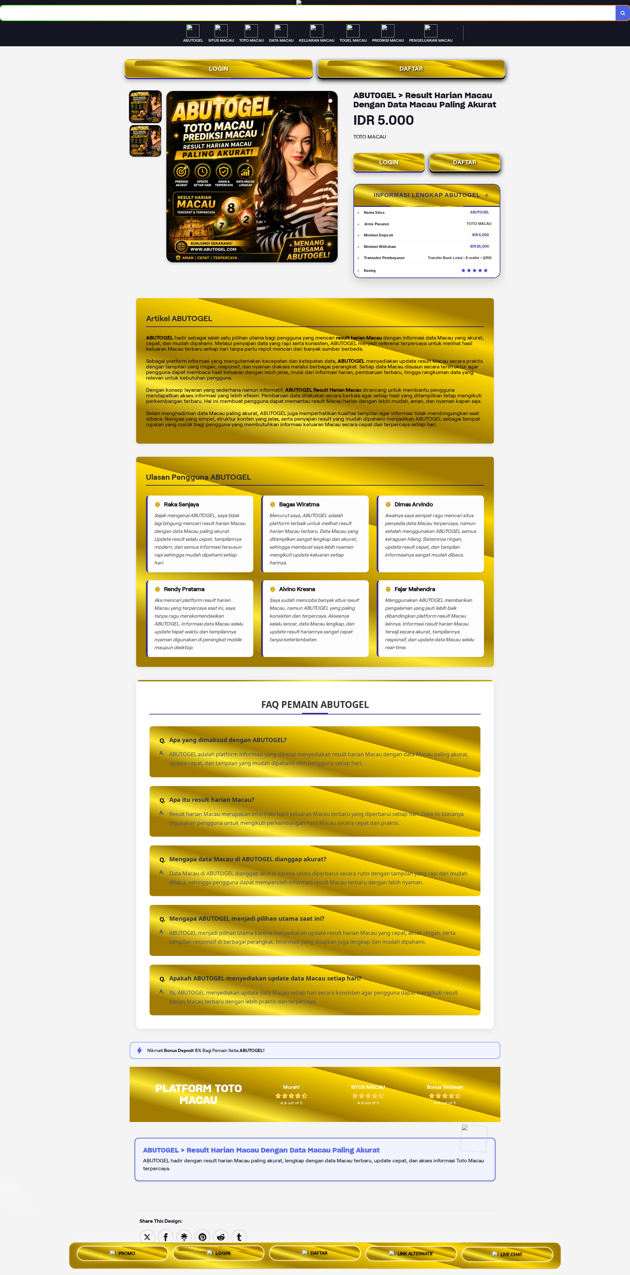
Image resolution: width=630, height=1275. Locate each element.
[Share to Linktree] (184, 1237)
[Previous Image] (171, 177)
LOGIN (218, 68)
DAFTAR (411, 68)
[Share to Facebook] (166, 1237)
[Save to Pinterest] (202, 1237)
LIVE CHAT (511, 1255)
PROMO (126, 1253)
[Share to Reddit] (221, 1237)
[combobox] (308, 13)
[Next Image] (332, 177)
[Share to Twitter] (147, 1237)
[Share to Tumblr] (239, 1237)
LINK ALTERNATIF (415, 1254)
